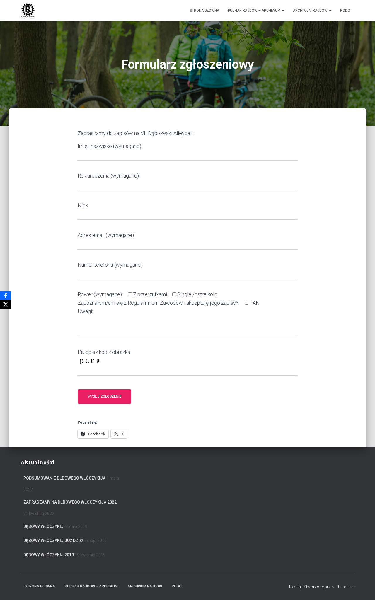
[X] (5, 304)
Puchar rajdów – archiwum (254, 10)
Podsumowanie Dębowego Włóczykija (64, 478)
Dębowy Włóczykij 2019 (48, 555)
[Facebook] (5, 295)
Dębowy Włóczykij (43, 526)
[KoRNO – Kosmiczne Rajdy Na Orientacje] (28, 10)
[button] (282, 10)
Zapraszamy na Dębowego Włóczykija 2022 (70, 502)
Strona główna (204, 10)
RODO (345, 10)
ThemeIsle (344, 586)
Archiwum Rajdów (310, 10)
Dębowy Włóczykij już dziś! (53, 540)
